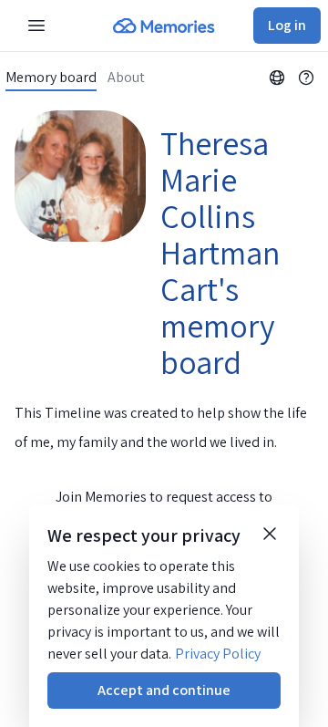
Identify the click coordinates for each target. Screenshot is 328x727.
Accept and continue (164, 690)
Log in (287, 25)
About (126, 77)
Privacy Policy (218, 653)
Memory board (51, 77)
